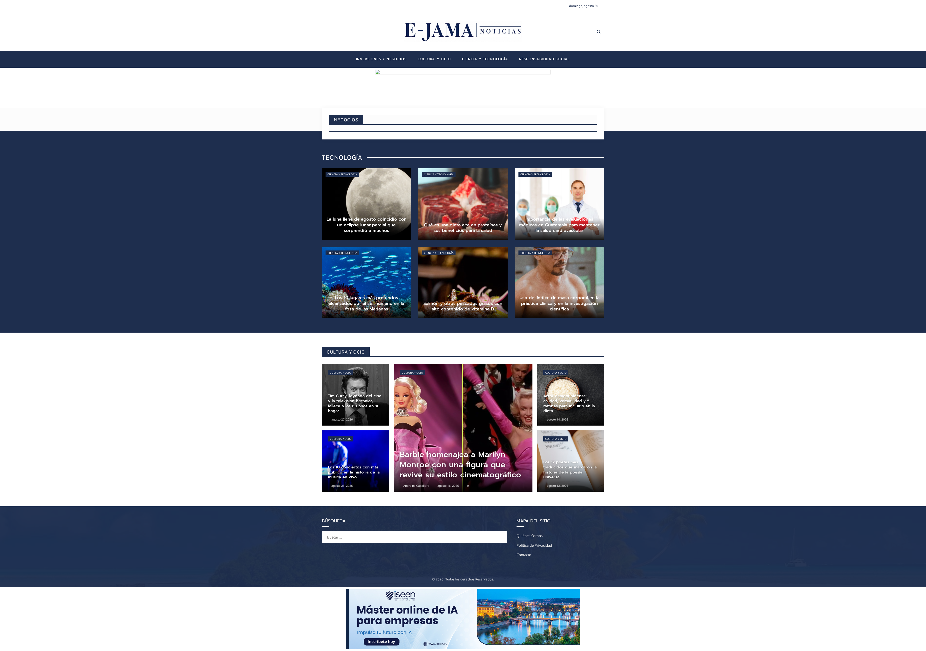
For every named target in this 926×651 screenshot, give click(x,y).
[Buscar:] (414, 534)
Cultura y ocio (340, 372)
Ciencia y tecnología (342, 174)
